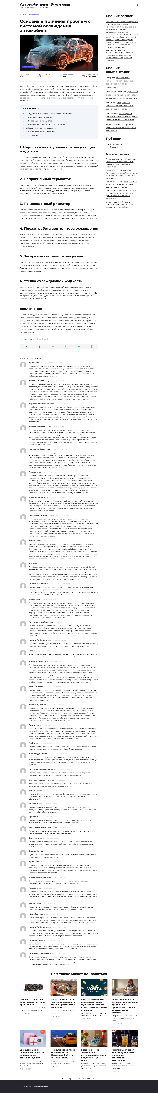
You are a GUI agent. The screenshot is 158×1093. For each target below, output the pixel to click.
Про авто (114, 147)
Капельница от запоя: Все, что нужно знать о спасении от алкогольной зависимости (124, 1055)
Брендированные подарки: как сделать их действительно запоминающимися (33, 1054)
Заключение (32, 135)
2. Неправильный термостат (39, 117)
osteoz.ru (79, 1079)
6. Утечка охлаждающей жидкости (41, 132)
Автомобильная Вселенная (45, 4)
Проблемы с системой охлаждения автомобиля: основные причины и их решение (122, 95)
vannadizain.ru (89, 1079)
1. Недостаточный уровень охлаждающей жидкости (49, 114)
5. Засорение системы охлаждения (42, 128)
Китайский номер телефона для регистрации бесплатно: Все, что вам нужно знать (94, 1055)
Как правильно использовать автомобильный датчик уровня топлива (119, 106)
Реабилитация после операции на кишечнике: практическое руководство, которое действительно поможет (125, 1006)
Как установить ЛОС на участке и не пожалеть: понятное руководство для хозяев (121, 29)
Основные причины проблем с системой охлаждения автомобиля (121, 128)
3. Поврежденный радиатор (39, 121)
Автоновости (28, 67)
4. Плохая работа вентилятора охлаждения (45, 125)
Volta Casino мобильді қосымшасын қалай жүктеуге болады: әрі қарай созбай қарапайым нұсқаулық (122, 37)
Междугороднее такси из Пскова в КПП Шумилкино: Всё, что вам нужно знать (63, 1054)
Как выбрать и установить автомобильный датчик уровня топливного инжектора (122, 117)
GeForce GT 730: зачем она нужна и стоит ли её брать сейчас (33, 1002)
